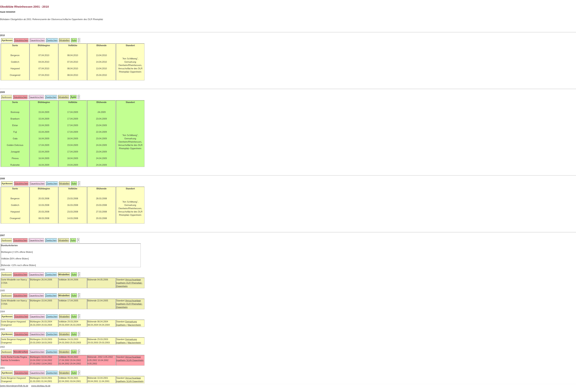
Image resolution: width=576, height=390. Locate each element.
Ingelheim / (121, 325)
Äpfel (74, 40)
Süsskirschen (21, 40)
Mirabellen (64, 40)
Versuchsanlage (133, 279)
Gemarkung (131, 321)
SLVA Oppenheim (135, 360)
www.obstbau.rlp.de (40, 386)
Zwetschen (51, 40)
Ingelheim (121, 283)
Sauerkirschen (37, 40)
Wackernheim (134, 325)
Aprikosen (7, 97)
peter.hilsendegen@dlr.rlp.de (14, 386)
